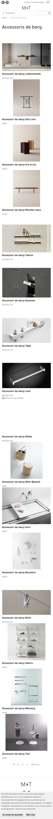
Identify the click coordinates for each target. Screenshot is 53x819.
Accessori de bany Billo (16, 617)
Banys (4, 18)
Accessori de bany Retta (17, 436)
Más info (30, 814)
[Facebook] (3, 2)
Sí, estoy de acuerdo (13, 814)
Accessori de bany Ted (16, 753)
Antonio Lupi (7, 78)
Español (27, 2)
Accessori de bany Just (16, 391)
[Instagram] (7, 2)
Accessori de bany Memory (18, 708)
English (42, 2)
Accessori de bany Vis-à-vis (19, 164)
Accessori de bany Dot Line (19, 119)
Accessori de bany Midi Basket (21, 481)
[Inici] (26, 8)
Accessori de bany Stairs (17, 663)
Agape (4, 124)
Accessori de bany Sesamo (18, 300)
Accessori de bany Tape (16, 345)
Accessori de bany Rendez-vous (21, 209)
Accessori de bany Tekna (17, 255)
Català (34, 2)
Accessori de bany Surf (16, 527)
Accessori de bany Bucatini (19, 572)
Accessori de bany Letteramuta (21, 73)
